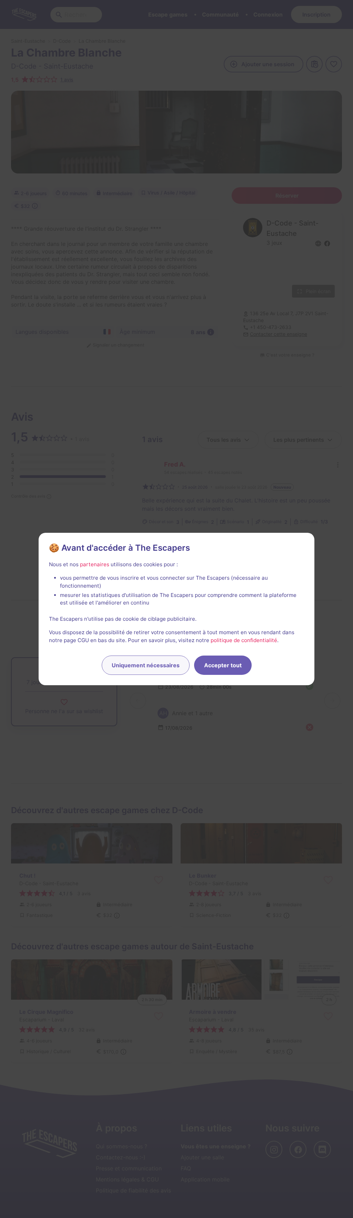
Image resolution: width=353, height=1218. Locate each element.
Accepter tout (223, 665)
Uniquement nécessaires (146, 665)
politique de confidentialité (244, 640)
